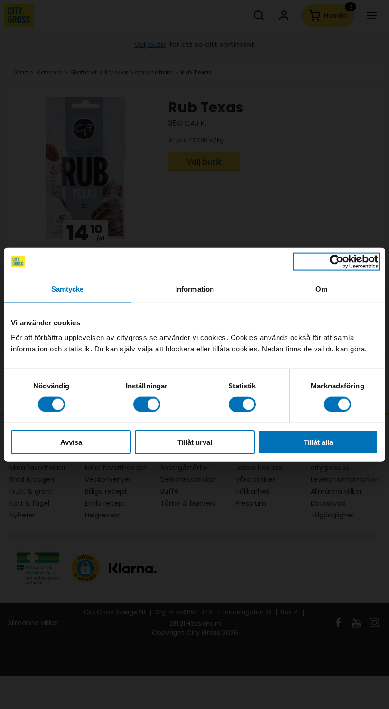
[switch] (146, 404)
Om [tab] (321, 289)
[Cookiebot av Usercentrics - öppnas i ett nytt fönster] (336, 261)
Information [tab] (194, 289)
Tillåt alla (318, 442)
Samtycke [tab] (67, 289)
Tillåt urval (194, 442)
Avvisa (71, 442)
